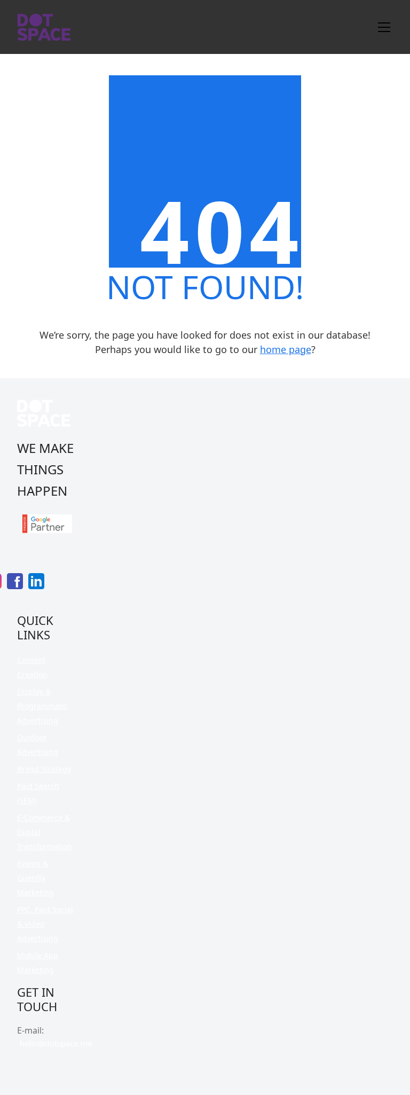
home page (285, 349)
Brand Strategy (44, 769)
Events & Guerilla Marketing (35, 877)
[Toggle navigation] (384, 27)
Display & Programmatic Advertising (42, 705)
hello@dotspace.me (56, 1043)
